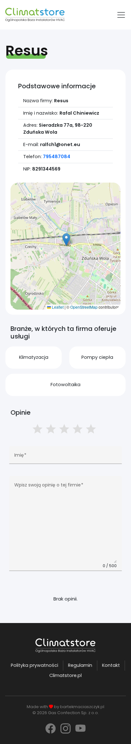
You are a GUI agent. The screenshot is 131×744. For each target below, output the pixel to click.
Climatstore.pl (65, 675)
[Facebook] (50, 728)
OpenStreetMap (84, 307)
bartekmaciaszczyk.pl (82, 706)
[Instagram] (65, 728)
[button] (66, 239)
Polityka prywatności (34, 665)
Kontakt (111, 665)
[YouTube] (80, 728)
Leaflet (57, 307)
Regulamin (80, 665)
